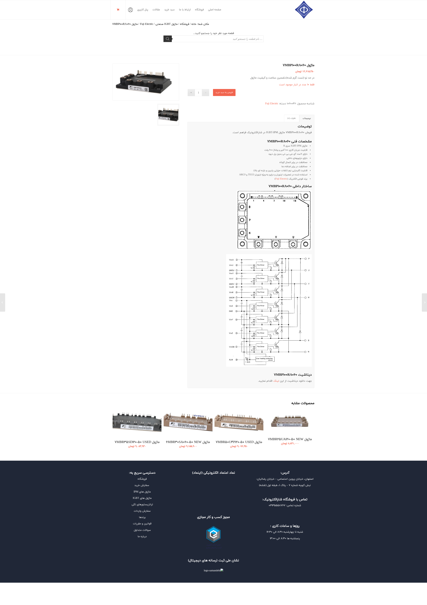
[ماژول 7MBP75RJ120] (424, 302)
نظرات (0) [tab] (291, 118)
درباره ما (142, 536)
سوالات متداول (142, 530)
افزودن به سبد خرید (224, 92)
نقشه (263, 485)
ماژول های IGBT (142, 498)
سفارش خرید (142, 485)
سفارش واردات (142, 511)
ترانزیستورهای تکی (142, 504)
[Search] (167, 39)
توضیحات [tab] (307, 118)
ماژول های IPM (142, 492)
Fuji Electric (271, 104)
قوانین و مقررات (142, 524)
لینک (276, 381)
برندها (142, 517)
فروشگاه (142, 479)
